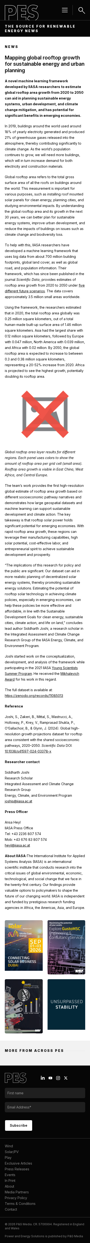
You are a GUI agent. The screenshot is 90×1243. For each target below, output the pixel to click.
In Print (10, 1180)
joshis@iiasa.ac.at (18, 801)
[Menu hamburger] (65, 10)
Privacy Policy (16, 1198)
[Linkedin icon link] (43, 1078)
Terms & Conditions (20, 1204)
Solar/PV (12, 1152)
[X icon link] (66, 1078)
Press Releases (17, 1169)
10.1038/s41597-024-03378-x (28, 751)
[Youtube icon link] (50, 1078)
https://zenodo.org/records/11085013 (34, 696)
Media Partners (17, 1192)
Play (8, 1157)
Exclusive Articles (18, 1163)
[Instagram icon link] (58, 1078)
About (9, 1186)
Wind (9, 1146)
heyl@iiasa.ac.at (17, 845)
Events (10, 1175)
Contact (11, 1209)
